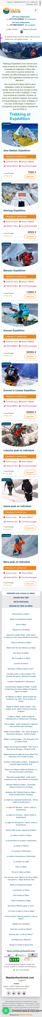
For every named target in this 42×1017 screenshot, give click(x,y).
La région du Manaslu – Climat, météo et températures (21, 808)
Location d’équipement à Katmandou (21, 681)
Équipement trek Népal (21, 629)
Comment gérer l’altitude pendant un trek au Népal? (21, 917)
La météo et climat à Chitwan (21, 835)
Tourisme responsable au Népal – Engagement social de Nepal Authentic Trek (21, 763)
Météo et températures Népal (21, 619)
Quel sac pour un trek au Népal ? (21, 934)
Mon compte (13, 29)
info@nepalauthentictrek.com (16, 988)
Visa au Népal (21, 624)
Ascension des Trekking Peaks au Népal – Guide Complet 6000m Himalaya (21, 793)
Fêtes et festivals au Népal (21, 642)
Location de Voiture (21, 663)
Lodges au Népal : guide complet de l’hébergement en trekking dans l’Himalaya (21, 717)
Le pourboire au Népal (21, 890)
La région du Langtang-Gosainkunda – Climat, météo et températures (21, 801)
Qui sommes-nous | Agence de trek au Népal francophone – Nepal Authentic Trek (21, 878)
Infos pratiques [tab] (21, 602)
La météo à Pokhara (21, 846)
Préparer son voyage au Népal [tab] (21, 593)
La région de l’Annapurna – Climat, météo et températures (21, 823)
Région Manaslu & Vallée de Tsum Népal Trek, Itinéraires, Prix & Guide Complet (21, 755)
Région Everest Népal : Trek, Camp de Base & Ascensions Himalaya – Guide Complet (21, 732)
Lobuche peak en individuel (19, 450)
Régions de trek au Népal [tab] (21, 606)
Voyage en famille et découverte (21, 945)
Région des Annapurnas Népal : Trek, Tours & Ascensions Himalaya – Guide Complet (21, 748)
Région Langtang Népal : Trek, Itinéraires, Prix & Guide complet (21, 740)
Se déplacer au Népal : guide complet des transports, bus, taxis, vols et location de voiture (21, 698)
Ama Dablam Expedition (17, 150)
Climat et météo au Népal (21, 872)
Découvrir (30, 176)
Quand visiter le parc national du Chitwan (21, 830)
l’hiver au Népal (21, 867)
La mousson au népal (21, 861)
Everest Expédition (14, 330)
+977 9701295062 (16, 19)
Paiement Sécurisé (30, 29)
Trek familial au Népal (21, 895)
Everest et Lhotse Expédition (20, 390)
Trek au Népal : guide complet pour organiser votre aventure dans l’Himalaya (21, 725)
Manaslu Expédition (14, 270)
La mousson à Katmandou (21, 851)
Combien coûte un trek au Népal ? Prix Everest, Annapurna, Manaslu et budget (21, 675)
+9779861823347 (16, 25)
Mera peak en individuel (17, 562)
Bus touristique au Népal (21, 658)
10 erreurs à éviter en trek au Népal (21, 911)
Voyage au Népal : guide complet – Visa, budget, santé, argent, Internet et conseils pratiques (21, 708)
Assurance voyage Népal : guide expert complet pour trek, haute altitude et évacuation (21, 636)
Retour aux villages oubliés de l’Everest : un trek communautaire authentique (21, 770)
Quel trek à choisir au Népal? (21, 929)
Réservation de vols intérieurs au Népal (21, 648)
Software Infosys (25, 1015)
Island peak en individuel (17, 506)
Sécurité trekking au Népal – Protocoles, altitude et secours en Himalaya (21, 785)
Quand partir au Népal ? (21, 614)
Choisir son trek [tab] (21, 597)
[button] (5, 1010)
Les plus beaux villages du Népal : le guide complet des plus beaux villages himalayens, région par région (21, 689)
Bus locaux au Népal (21, 653)
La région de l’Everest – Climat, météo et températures (21, 816)
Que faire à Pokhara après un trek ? (21, 668)
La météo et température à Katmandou (21, 856)
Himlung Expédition (14, 210)
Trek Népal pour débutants (21, 939)
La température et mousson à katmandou (21, 840)
